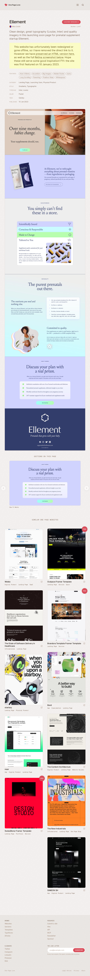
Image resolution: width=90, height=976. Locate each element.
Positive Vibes (48, 77)
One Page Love (14, 5)
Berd (49, 705)
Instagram (8, 952)
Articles (7, 936)
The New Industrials (56, 828)
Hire (48, 927)
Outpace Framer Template (59, 581)
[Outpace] (66, 554)
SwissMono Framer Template (18, 831)
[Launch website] (42, 582)
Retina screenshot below (49, 57)
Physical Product (49, 82)
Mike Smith (16, 26)
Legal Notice (66, 971)
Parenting (36, 77)
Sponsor (50, 939)
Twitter (7, 949)
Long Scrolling (25, 77)
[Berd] (66, 677)
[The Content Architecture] (66, 739)
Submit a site (52, 924)
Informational (10, 649)
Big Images (47, 74)
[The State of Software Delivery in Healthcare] (24, 615)
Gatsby (21, 98)
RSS (6, 961)
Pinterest (8, 958)
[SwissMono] (24, 803)
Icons (69, 74)
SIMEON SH (52, 890)
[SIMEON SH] (66, 862)
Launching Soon (36, 82)
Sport (68, 584)
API (48, 930)
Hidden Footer (59, 74)
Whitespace (60, 77)
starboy (8, 707)
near (7, 769)
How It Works (25, 74)
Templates (9, 930)
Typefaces (9, 933)
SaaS (31, 584)
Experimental (56, 708)
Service (61, 584)
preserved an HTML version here (55, 53)
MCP (49, 933)
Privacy (76, 971)
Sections (8, 927)
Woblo (7, 581)
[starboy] (24, 679)
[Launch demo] (84, 582)
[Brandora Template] (66, 615)
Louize (25, 90)
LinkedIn (8, 955)
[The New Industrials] (66, 800)
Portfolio (19, 834)
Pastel (21, 94)
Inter (20, 90)
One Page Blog (76, 831)
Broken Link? (76, 26)
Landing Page (24, 82)
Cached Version (70, 22)
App (48, 708)
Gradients (22, 86)
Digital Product (11, 584)
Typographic (32, 86)
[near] (24, 741)
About (83, 971)
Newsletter (51, 936)
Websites (8, 924)
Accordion (36, 74)
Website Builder (78, 769)
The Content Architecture (59, 767)
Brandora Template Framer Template (64, 643)
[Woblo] (24, 554)
